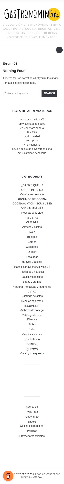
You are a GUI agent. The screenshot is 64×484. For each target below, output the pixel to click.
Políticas (32, 430)
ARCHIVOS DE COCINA (32, 199)
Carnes (32, 242)
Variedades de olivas (32, 194)
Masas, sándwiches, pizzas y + (32, 266)
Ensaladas (32, 257)
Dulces (32, 251)
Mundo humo (32, 339)
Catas (32, 329)
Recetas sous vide (32, 212)
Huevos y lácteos (32, 261)
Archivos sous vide (32, 207)
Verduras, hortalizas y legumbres (32, 286)
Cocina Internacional (32, 425)
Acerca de (32, 406)
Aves (32, 232)
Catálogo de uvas (32, 315)
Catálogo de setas (32, 296)
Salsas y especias (32, 276)
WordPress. (27, 474)
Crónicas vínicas (32, 334)
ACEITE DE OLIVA (32, 190)
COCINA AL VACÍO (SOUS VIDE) (32, 203)
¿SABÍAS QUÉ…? (32, 185)
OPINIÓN (32, 344)
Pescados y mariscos (32, 271)
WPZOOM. (38, 477)
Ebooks (32, 421)
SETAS (32, 291)
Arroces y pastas (32, 227)
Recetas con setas (32, 301)
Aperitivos (32, 221)
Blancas (32, 319)
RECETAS (32, 217)
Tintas (32, 324)
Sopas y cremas (32, 281)
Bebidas (32, 236)
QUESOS (32, 349)
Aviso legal (32, 411)
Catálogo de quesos (32, 353)
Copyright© (32, 416)
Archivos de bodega (32, 310)
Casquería (32, 246)
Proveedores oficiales (32, 436)
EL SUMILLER (32, 305)
